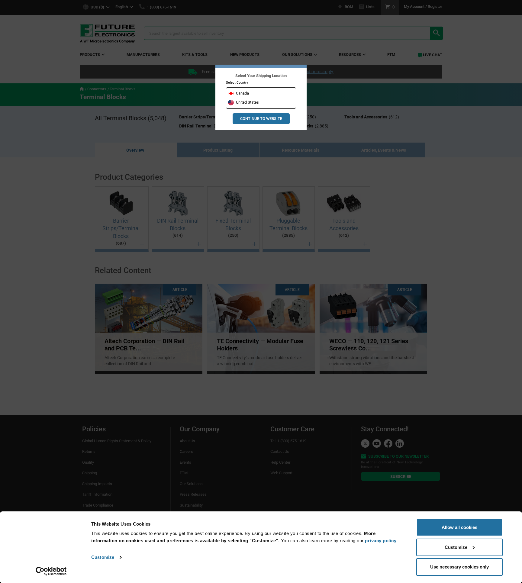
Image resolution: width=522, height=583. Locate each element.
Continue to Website (261, 118)
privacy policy (380, 540)
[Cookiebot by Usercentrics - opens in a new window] (51, 571)
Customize (102, 557)
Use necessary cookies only (459, 566)
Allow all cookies (459, 527)
